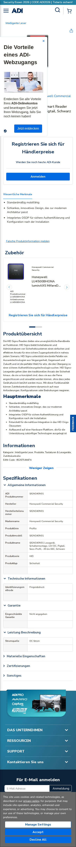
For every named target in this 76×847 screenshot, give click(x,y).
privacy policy (31, 801)
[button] (73, 423)
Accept (38, 832)
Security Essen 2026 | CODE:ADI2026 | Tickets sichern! (38, 2)
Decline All (38, 840)
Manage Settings (38, 824)
